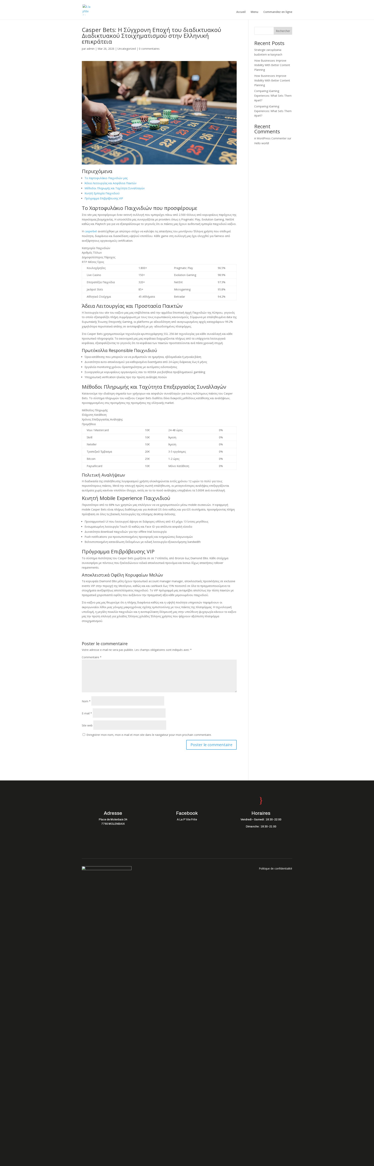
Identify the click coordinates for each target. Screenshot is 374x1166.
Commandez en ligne (277, 12)
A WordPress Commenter (270, 138)
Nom (86, 701)
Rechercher (283, 31)
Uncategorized (126, 48)
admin (90, 48)
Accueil (241, 12)
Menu (254, 12)
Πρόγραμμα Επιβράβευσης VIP (104, 198)
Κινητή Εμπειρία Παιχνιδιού (102, 193)
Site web (87, 725)
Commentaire (91, 657)
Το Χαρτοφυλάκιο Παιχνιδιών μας (106, 178)
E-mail (87, 713)
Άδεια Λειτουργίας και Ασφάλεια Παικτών (111, 183)
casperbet (91, 231)
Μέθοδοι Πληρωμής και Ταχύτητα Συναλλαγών (115, 188)
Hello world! (261, 143)
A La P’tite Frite (187, 819)
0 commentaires (149, 48)
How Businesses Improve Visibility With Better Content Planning (272, 65)
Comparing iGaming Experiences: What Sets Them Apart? (273, 95)
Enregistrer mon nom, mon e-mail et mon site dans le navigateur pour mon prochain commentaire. (149, 735)
